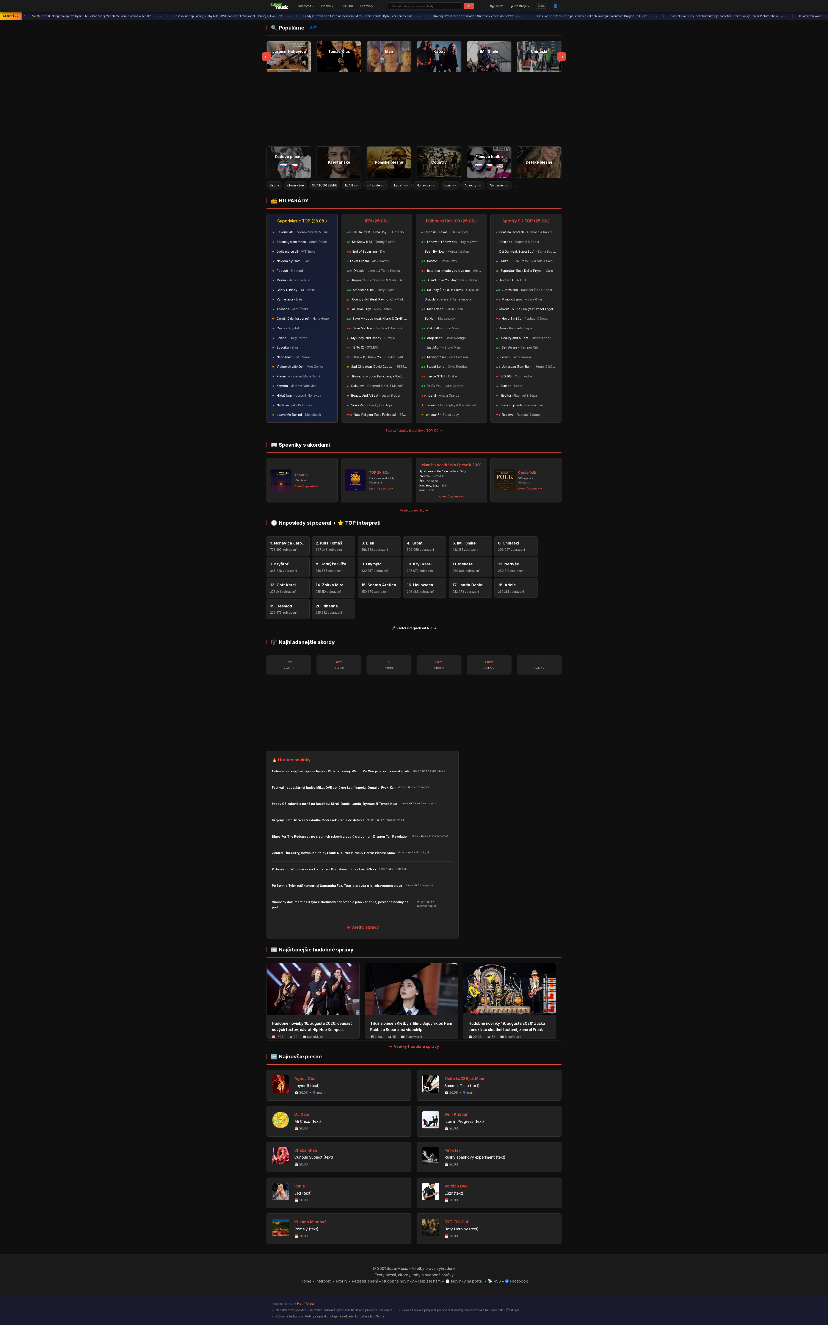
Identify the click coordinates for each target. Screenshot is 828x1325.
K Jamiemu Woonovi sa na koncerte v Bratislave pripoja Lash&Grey (706, 16)
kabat (304, 185)
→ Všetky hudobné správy (414, 1046)
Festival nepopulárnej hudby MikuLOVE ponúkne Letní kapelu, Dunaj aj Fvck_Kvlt (89, 16)
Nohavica (329, 185)
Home (305, 1281)
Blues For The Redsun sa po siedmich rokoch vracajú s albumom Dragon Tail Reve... (453, 16)
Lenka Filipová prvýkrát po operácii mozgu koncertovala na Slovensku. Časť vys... (461, 1310)
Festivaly (366, 6)
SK (543, 6)
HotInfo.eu (305, 1304)
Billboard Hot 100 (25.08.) (451, 221)
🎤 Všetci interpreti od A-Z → (414, 628)
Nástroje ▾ (521, 6)
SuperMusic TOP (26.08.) (302, 221)
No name (402, 185)
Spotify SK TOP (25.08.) (526, 221)
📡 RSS (494, 1281)
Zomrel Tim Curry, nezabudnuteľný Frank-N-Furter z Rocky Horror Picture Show (585, 16)
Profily (341, 1281)
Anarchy (376, 185)
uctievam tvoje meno (438, 185)
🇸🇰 (283, 166)
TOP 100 (347, 6)
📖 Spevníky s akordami (300, 445)
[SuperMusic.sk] (279, 6)
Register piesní (365, 1281)
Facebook (518, 1281)
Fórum (498, 6)
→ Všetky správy (363, 927)
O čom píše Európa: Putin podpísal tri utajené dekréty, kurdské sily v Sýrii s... (330, 1316)
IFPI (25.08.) (377, 221)
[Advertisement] (414, 109)
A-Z (313, 27)
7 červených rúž (526, 185)
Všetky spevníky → (414, 510)
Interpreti (323, 1281)
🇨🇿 (294, 166)
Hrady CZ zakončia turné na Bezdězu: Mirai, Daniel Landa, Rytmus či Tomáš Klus (219, 16)
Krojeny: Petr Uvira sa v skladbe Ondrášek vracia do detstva (335, 16)
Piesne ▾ (327, 6)
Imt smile (279, 185)
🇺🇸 (499, 166)
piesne (473, 185)
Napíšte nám (429, 1281)
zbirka (496, 185)
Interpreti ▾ (306, 6)
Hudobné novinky (398, 1281)
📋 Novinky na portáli (464, 1281)
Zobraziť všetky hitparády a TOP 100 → (414, 430)
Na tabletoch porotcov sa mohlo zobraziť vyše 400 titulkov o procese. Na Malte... (334, 1310)
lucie (353, 185)
